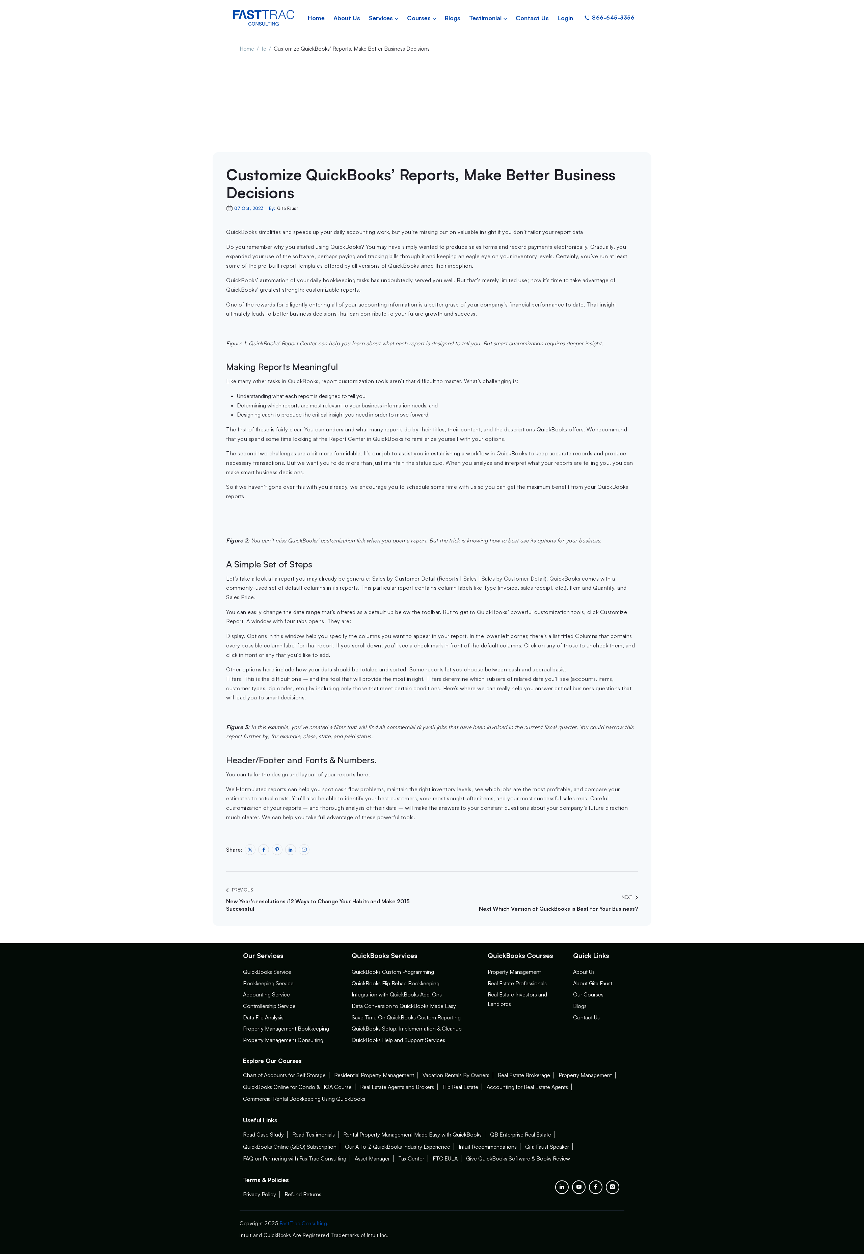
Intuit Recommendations (488, 1146)
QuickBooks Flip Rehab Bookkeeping (395, 983)
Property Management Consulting (283, 1040)
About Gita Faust (592, 983)
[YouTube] (579, 1187)
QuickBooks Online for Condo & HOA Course (297, 1087)
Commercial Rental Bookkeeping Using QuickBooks (304, 1098)
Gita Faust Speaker (547, 1146)
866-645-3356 (613, 17)
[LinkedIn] (562, 1187)
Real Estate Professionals (517, 983)
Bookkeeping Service (268, 983)
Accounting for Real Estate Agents (527, 1087)
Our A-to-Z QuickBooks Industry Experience (397, 1146)
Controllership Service (269, 1006)
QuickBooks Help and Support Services (398, 1040)
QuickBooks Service (267, 971)
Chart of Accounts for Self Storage (284, 1075)
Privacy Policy (259, 1194)
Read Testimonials (313, 1134)
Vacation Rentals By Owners (456, 1075)
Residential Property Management (374, 1075)
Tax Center (411, 1158)
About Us (584, 971)
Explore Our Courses (272, 1060)
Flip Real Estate (460, 1087)
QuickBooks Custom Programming (393, 971)
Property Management (514, 971)
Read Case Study (263, 1134)
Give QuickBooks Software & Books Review (518, 1158)
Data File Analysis (263, 1017)
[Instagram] (612, 1187)
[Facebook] (595, 1187)
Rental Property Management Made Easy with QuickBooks (412, 1134)
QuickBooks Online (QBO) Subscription (289, 1146)
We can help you (283, 817)
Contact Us (586, 1017)
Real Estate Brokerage (524, 1075)
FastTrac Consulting (303, 1223)
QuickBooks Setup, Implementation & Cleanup (407, 1028)
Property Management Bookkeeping (286, 1028)
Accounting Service (266, 994)
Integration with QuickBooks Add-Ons (397, 994)
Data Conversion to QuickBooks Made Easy (404, 1006)
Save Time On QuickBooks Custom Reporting (406, 1017)
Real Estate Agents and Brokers (397, 1087)
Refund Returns (303, 1194)
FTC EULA (445, 1158)
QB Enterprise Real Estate (520, 1134)
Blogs (580, 1006)
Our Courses (588, 994)
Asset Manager (372, 1158)
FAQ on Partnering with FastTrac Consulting (294, 1158)
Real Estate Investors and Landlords (517, 999)
